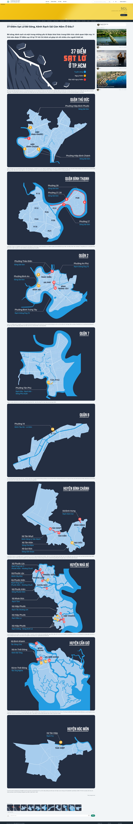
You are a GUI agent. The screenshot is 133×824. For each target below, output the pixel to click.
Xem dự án (123, 15)
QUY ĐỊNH (120, 823)
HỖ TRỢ (109, 823)
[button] (114, 2)
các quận (15, 24)
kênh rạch (24, 24)
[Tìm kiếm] (109, 2)
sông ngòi (20, 24)
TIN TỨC (8, 24)
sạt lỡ (27, 24)
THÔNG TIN (100, 823)
